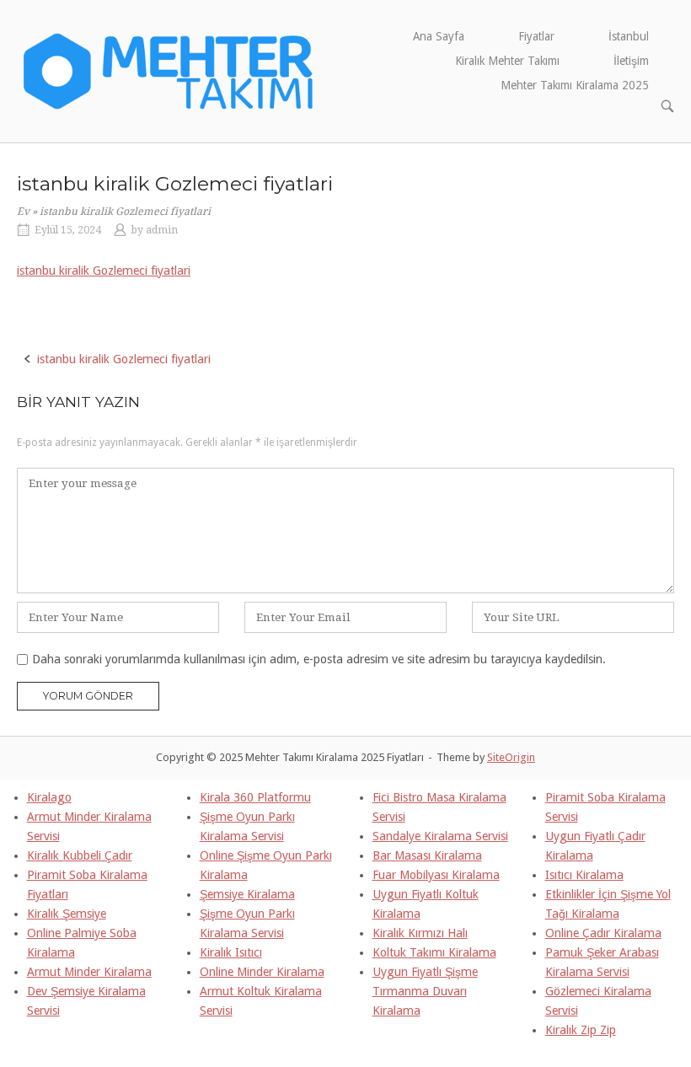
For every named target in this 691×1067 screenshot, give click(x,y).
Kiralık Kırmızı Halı (420, 933)
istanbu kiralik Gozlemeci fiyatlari (103, 270)
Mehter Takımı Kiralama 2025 (575, 85)
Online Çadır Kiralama (603, 933)
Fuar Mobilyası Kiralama (436, 875)
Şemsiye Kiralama (247, 894)
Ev (23, 211)
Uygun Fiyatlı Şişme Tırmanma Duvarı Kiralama (425, 991)
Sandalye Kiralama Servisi (440, 836)
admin (162, 230)
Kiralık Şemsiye (66, 913)
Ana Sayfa (438, 36)
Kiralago (49, 797)
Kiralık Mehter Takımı (507, 60)
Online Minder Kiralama (262, 972)
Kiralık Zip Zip (580, 1030)
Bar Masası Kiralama (427, 855)
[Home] (169, 70)
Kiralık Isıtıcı (231, 952)
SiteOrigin (511, 757)
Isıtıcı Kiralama (584, 875)
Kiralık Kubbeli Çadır (79, 855)
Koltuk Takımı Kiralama (434, 952)
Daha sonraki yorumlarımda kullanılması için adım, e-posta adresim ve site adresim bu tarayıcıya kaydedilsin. (319, 659)
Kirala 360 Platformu (255, 797)
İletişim (631, 60)
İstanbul (628, 36)
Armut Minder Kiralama (89, 972)
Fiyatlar (536, 36)
